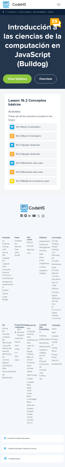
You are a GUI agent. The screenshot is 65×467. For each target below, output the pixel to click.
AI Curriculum (56, 308)
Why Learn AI (30, 344)
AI (40, 332)
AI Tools (42, 267)
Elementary (56, 264)
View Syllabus (17, 79)
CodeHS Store (14, 459)
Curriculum (11, 12)
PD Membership (7, 376)
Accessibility (57, 364)
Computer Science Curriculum (6, 272)
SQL (16, 356)
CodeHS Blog (30, 383)
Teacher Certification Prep (7, 366)
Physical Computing (44, 362)
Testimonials (32, 375)
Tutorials (55, 292)
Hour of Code (55, 284)
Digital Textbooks (56, 297)
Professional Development (7, 283)
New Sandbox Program (20, 332)
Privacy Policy (55, 356)
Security (55, 360)
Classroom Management (44, 246)
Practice (55, 288)
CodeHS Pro (5, 259)
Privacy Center (55, 340)
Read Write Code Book (29, 392)
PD (3, 325)
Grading (42, 250)
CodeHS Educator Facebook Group (21, 448)
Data (41, 254)
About (54, 329)
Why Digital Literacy (30, 351)
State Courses (55, 269)
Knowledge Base (31, 400)
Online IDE (5, 254)
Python (17, 342)
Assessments (44, 346)
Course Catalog (24, 12)
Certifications (7, 278)
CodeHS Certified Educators (18, 438)
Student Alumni (30, 421)
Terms (54, 351)
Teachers (30, 249)
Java (17, 345)
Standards (56, 279)
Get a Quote (17, 254)
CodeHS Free (5, 265)
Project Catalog (55, 248)
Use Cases (29, 238)
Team (54, 332)
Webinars (31, 405)
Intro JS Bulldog (39, 12)
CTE (28, 253)
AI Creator (5, 289)
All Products (6, 242)
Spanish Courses (55, 274)
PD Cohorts (5, 358)
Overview (45, 79)
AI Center (54, 346)
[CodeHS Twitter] (38, 216)
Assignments (44, 241)
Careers (55, 336)
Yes (40, 379)
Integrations (44, 263)
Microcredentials (9, 371)
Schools (30, 246)
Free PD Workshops (6, 352)
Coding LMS (5, 248)
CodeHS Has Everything (44, 327)
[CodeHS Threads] (43, 216)
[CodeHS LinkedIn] (29, 216)
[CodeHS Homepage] (15, 4)
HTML (17, 349)
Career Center (30, 415)
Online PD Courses (5, 331)
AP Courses (55, 259)
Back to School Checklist (31, 360)
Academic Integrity (43, 272)
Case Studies (30, 367)
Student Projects (30, 410)
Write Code (41, 259)
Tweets (30, 379)
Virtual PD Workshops (6, 347)
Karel (17, 360)
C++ (16, 353)
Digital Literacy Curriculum (56, 316)
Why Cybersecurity (32, 338)
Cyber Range (5, 298)
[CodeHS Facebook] (21, 216)
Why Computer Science (31, 331)
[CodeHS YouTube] (34, 216)
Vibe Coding (42, 374)
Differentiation (45, 339)
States (29, 371)
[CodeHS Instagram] (25, 216)
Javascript (19, 338)
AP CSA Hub (55, 302)
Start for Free (18, 248)
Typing (5, 293)
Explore (51, 12)
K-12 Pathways (56, 254)
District (30, 242)
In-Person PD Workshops (6, 340)
